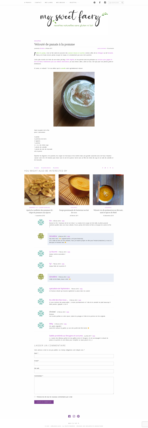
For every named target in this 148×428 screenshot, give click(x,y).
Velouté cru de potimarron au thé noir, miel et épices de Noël (108, 211)
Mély (51, 324)
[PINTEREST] (95, 2)
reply (63, 221)
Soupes (37, 41)
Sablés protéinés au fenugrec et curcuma (66, 336)
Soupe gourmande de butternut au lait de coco (74, 211)
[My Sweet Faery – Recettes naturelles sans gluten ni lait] (74, 20)
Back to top (72, 423)
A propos (27, 2)
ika (50, 220)
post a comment (102, 48)
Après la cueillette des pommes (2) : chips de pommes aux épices (39, 211)
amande (110, 53)
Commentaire (38, 376)
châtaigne (100, 53)
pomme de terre (47, 168)
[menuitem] (28, 3)
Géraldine (42, 48)
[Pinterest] (78, 416)
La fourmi (53, 252)
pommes (56, 168)
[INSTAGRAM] (105, 2)
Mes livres (49, 2)
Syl (50, 264)
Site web (36, 368)
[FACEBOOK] (100, 2)
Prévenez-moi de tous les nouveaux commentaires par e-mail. (54, 397)
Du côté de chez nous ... (58, 300)
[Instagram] (74, 416)
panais (37, 168)
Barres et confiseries (39, 207)
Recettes (73, 2)
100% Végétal (70, 59)
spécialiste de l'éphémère (59, 288)
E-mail (36, 361)
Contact (38, 2)
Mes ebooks (60, 2)
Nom (36, 353)
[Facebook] (69, 416)
